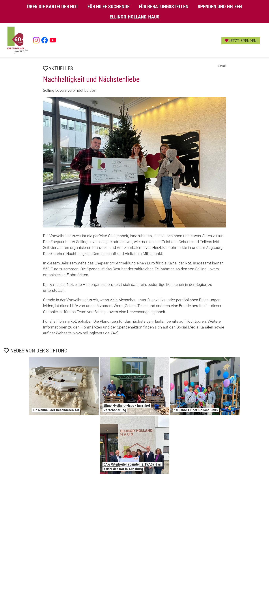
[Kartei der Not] (18, 53)
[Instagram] (36, 40)
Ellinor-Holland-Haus (134, 17)
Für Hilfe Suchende (108, 6)
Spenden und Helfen (220, 6)
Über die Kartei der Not (52, 6)
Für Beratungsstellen (163, 6)
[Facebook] (44, 40)
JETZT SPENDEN (243, 40)
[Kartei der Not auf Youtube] (53, 40)
